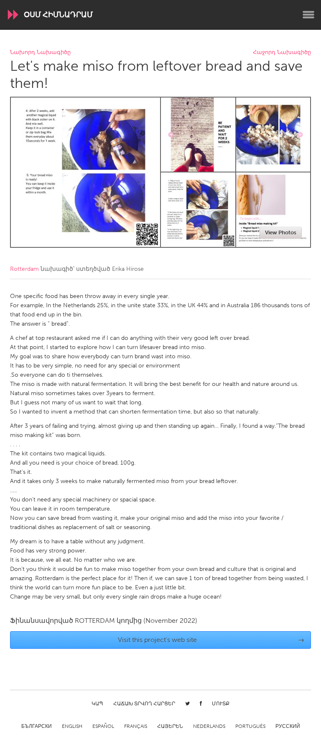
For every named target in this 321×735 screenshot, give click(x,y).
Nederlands (209, 726)
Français (135, 726)
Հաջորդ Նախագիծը (282, 52)
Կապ (97, 704)
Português (250, 726)
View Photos (280, 232)
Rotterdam (24, 268)
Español (103, 726)
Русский (287, 726)
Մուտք (220, 704)
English (72, 726)
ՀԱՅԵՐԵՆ (170, 726)
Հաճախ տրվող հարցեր (144, 704)
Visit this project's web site (211, 640)
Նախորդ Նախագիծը (40, 52)
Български (36, 726)
